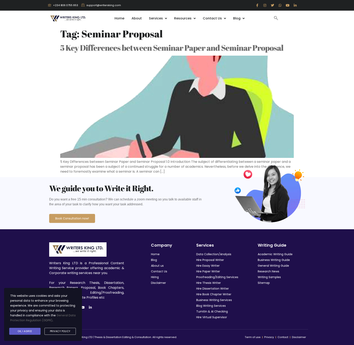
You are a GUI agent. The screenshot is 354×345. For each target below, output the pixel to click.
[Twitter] (272, 5)
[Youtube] (287, 5)
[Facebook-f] (257, 5)
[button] (276, 18)
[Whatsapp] (280, 5)
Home (119, 18)
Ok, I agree (25, 331)
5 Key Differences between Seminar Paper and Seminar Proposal (171, 47)
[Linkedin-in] (295, 5)
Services (156, 18)
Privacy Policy (60, 331)
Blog (237, 18)
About (137, 18)
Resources (183, 18)
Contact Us (212, 18)
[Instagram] (265, 5)
